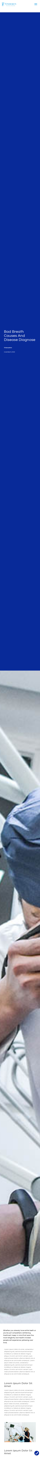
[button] (36, 4)
